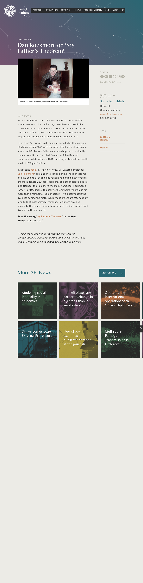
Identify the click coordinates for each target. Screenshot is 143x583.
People (77, 10)
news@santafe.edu (111, 114)
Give (107, 10)
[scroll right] (139, 328)
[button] (37, 10)
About (115, 10)
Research (37, 10)
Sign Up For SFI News (110, 82)
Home (21, 40)
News (28, 40)
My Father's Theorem (49, 216)
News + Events (51, 10)
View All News (109, 273)
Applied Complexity (93, 10)
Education (66, 10)
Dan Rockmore (26, 173)
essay (33, 169)
